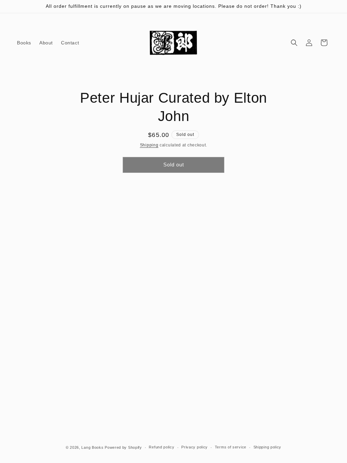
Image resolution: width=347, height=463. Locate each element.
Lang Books (92, 447)
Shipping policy (267, 447)
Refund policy (161, 447)
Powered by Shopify (123, 447)
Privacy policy (194, 447)
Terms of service (230, 447)
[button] (294, 42)
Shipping (149, 145)
